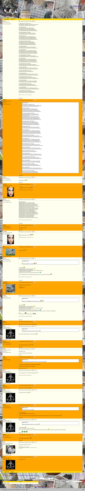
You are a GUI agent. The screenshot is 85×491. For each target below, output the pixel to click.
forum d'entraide (37, 486)
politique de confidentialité (51, 486)
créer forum (31, 486)
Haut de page (6, 471)
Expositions (12, 15)
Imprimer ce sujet (6, 483)
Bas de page (6, 19)
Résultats (16, 15)
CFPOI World (6, 15)
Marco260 (77, 7)
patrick (81, 7)
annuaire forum (43, 486)
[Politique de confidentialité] (26, 489)
